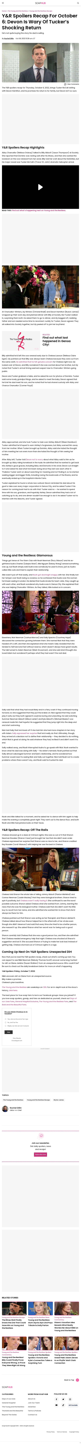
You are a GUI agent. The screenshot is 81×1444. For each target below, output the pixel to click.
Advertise (32, 1407)
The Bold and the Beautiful (12, 1411)
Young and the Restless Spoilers (39, 1352)
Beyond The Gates (9, 1415)
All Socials (73, 1405)
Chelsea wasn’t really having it (33, 900)
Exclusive (26, 1001)
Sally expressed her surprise (24, 733)
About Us (31, 1399)
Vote (8, 1032)
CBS (45, 987)
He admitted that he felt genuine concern (34, 362)
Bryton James (59, 1100)
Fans (53, 1001)
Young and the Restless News (38, 1317)
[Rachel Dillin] (6, 1109)
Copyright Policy (74, 1432)
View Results (17, 1038)
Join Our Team (34, 1403)
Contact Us (32, 1415)
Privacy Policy (51, 1432)
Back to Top (69, 1380)
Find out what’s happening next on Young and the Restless (38, 210)
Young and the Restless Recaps (38, 1100)
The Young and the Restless (14, 987)
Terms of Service (62, 1432)
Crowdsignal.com (17, 1040)
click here (13, 990)
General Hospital (8, 1403)
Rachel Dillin (9, 38)
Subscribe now (40, 1154)
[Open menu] (3, 3)
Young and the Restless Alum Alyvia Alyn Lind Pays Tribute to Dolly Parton (40, 1323)
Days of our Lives (8, 1399)
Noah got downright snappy (45, 575)
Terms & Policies (34, 1411)
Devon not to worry (34, 459)
